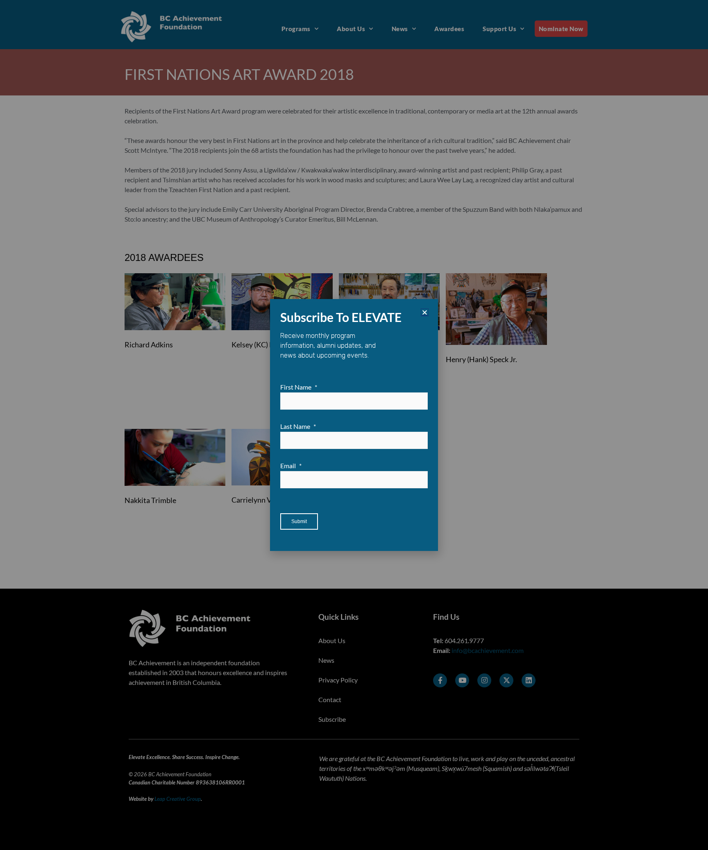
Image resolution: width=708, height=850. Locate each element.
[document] (354, 425)
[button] (425, 312)
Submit (299, 521)
